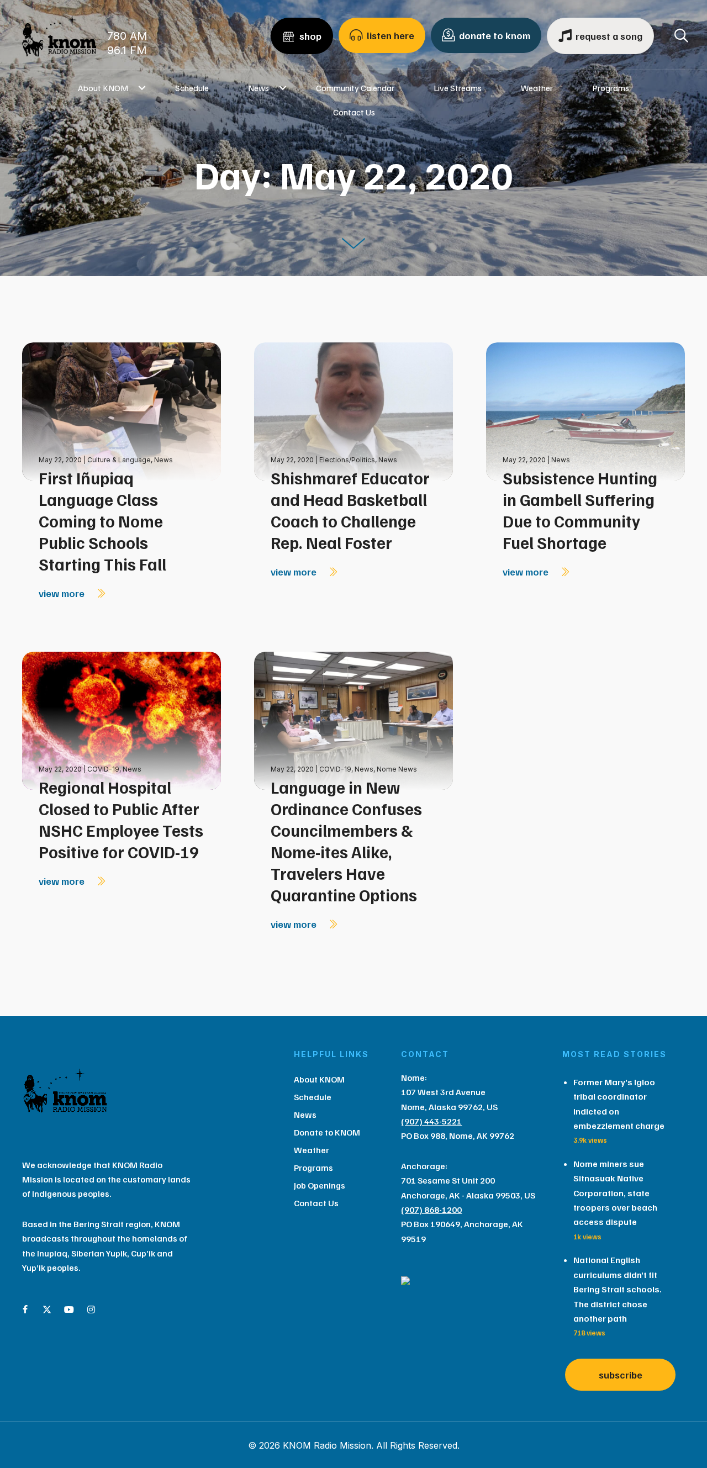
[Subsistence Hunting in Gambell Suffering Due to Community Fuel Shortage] (585, 410)
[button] (141, 88)
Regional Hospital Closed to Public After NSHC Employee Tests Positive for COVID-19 (121, 819)
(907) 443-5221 (431, 1121)
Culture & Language (119, 460)
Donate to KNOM (327, 1132)
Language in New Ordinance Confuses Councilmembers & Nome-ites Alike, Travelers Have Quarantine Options (346, 841)
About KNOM (103, 87)
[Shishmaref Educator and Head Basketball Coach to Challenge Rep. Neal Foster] (353, 410)
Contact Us (354, 112)
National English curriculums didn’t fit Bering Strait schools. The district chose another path (617, 1289)
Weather (537, 87)
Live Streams (458, 87)
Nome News (397, 769)
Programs (610, 87)
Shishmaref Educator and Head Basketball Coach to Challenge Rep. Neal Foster (350, 510)
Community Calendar (355, 87)
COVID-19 (103, 769)
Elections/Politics (347, 460)
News (258, 87)
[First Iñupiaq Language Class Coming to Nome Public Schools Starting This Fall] (121, 410)
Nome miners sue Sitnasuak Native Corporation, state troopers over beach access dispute (615, 1193)
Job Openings (319, 1185)
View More (63, 593)
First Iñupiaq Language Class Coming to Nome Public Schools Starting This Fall (102, 520)
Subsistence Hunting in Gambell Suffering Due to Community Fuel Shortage (580, 510)
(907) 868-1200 (431, 1209)
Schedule (192, 87)
